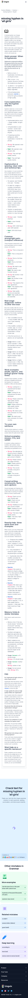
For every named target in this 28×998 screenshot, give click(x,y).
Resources (4, 980)
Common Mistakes (6, 10)
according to (6, 947)
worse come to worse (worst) (10, 956)
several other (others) (8, 923)
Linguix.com (17, 994)
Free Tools (4, 972)
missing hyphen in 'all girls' (10, 11)
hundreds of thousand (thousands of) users (12, 893)
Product (3, 968)
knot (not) (5, 951)
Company (4, 976)
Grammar (14, 10)
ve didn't (4, 919)
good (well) (5, 927)
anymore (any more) (8, 899)
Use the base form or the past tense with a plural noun (10, 887)
